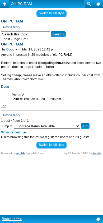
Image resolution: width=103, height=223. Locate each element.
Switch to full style (51, 13)
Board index (12, 219)
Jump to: (7, 126)
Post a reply (11, 27)
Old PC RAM (21, 4)
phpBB (20, 153)
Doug (10, 49)
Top (3, 106)
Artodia (96, 153)
